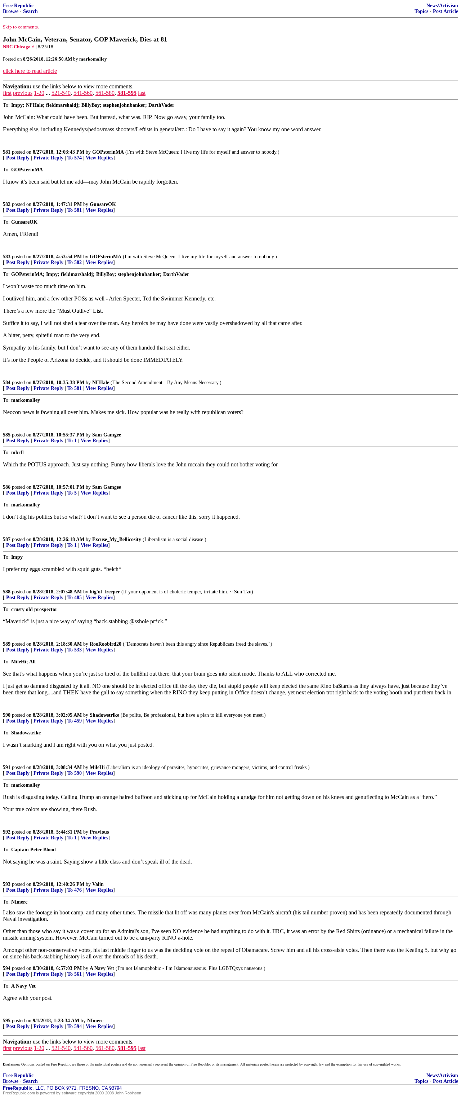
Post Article (445, 11)
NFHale (100, 382)
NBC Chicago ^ (19, 46)
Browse (10, 11)
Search (30, 11)
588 (6, 591)
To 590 (74, 773)
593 (6, 884)
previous (22, 93)
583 (6, 256)
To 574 (74, 158)
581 (6, 152)
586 (6, 487)
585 (6, 435)
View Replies (99, 158)
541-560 (83, 93)
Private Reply (48, 158)
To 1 (72, 440)
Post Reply (18, 158)
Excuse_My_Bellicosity (116, 539)
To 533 (74, 650)
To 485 (74, 597)
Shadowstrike (104, 715)
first (7, 93)
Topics (421, 11)
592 (6, 832)
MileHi (97, 767)
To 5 (72, 493)
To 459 (74, 721)
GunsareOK (103, 204)
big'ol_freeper (105, 591)
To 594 (74, 1026)
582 (6, 204)
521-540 (61, 93)
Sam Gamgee (106, 435)
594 (6, 968)
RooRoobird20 (105, 644)
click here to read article (30, 71)
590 (6, 715)
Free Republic (18, 5)
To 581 (74, 210)
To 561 (74, 974)
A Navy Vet (102, 968)
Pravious (99, 832)
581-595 (126, 93)
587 (6, 539)
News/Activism (442, 5)
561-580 (105, 93)
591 (6, 767)
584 (6, 382)
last (142, 93)
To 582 (74, 262)
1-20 (39, 93)
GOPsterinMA (108, 152)
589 (6, 644)
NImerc (95, 1020)
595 (6, 1020)
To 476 (74, 890)
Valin (98, 884)
